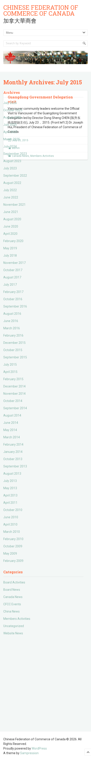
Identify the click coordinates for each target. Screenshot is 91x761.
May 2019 (10, 248)
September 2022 (15, 175)
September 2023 (15, 154)
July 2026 (10, 103)
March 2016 (11, 328)
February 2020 (13, 241)
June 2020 (10, 226)
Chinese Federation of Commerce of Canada (40, 10)
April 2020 (10, 233)
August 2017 (12, 277)
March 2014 (11, 437)
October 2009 (12, 546)
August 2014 (12, 415)
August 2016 (12, 313)
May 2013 (10, 488)
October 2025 (12, 110)
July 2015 (10, 364)
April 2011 (10, 502)
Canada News (13, 597)
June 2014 (10, 422)
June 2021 (10, 212)
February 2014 (13, 444)
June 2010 (10, 517)
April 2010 (10, 524)
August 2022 (12, 183)
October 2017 (12, 270)
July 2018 (10, 255)
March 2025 (11, 139)
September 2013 (15, 466)
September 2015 (15, 357)
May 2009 (10, 553)
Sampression (29, 753)
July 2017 (10, 284)
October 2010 (12, 510)
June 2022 (10, 197)
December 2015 (14, 342)
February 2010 (13, 539)
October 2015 (12, 350)
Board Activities (14, 582)
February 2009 (13, 561)
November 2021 (14, 204)
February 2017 (13, 292)
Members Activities (16, 618)
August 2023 (12, 161)
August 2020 (12, 219)
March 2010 (11, 531)
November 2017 (14, 263)
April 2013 (10, 495)
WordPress (39, 748)
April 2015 (10, 372)
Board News (11, 589)
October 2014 (12, 401)
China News (11, 611)
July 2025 (10, 124)
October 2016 (12, 299)
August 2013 (12, 473)
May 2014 (10, 430)
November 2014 (14, 393)
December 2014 (14, 386)
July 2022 (10, 190)
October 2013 (12, 459)
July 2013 (10, 481)
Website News (13, 633)
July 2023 (10, 168)
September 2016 (15, 306)
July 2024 (10, 146)
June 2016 (10, 321)
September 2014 (15, 408)
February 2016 (13, 335)
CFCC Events (12, 604)
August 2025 (12, 117)
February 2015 (13, 379)
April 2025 (10, 132)
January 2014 (13, 452)
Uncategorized (13, 626)
